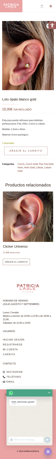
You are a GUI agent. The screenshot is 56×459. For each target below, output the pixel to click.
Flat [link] (41, 164)
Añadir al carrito (25, 151)
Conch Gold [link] (32, 164)
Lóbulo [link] (39, 167)
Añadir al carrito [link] (16, 262)
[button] (3, 226)
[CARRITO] (42, 6)
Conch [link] (21, 164)
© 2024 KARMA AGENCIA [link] (28, 451)
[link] (52, 25)
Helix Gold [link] (29, 167)
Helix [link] (20, 167)
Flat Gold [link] (48, 164)
